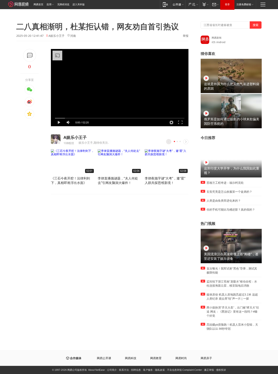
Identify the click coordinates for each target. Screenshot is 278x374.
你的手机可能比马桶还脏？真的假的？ (231, 209)
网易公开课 (104, 358)
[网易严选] (192, 4)
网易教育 (156, 358)
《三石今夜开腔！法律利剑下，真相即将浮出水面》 (70, 180)
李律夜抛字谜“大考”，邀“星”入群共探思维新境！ (165, 180)
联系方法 (124, 370)
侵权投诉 (221, 370)
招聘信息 (136, 370)
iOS (214, 42)
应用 (49, 4)
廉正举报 (209, 370)
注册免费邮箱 (243, 4)
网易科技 (130, 358)
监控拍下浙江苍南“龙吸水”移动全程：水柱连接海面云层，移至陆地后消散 (232, 283)
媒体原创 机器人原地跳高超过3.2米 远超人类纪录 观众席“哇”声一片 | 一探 (232, 296)
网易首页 (38, 4)
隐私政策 (160, 370)
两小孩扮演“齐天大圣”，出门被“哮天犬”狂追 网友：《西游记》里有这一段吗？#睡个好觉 (233, 311)
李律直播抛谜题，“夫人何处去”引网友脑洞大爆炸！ (118, 180)
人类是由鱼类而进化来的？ (224, 200)
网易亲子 (206, 358)
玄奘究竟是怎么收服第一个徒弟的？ (229, 191)
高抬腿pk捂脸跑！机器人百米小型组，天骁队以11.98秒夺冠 (232, 326)
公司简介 (112, 370)
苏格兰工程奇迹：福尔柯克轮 (225, 182)
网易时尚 (181, 358)
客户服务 (148, 370)
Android (220, 42)
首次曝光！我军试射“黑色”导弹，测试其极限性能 (232, 270)
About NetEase (96, 370)
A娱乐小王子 (56, 36)
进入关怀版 (78, 4)
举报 (185, 36)
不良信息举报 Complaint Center (184, 370)
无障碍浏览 (63, 4)
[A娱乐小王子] (55, 139)
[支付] (205, 4)
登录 (227, 4)
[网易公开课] (178, 4)
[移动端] (165, 4)
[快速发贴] (29, 55)
